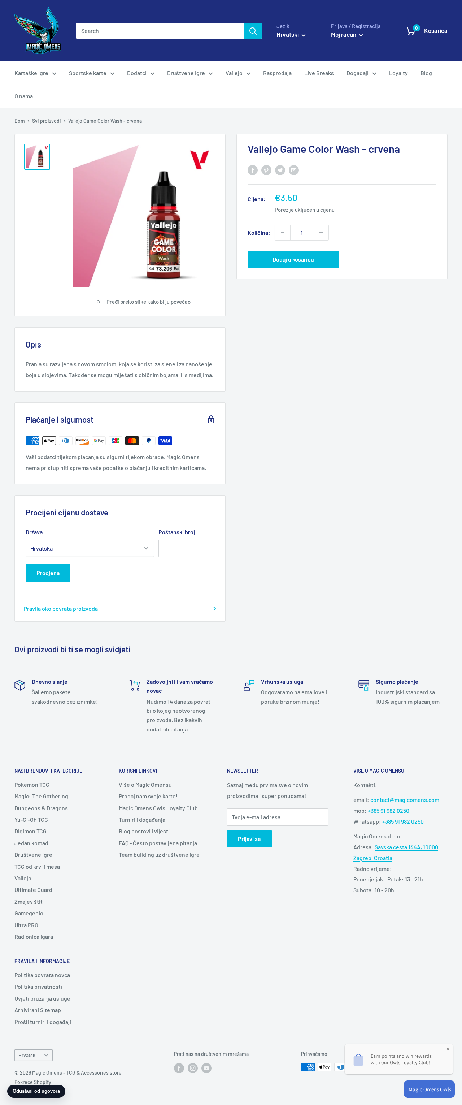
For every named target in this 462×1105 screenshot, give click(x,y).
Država (34, 531)
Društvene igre (186, 72)
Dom (19, 121)
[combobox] (160, 31)
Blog (426, 72)
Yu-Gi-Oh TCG (31, 819)
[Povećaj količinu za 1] (320, 232)
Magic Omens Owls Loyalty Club (158, 807)
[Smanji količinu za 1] (282, 232)
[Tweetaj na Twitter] (280, 169)
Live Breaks (319, 72)
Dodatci (137, 72)
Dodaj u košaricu (293, 258)
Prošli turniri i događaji (42, 1021)
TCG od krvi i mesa (37, 866)
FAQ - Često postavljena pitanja (158, 842)
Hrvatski (27, 1055)
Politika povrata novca (42, 974)
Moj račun (344, 34)
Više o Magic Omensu (145, 784)
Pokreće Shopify (32, 1082)
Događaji (357, 72)
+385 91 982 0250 (388, 810)
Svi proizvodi (46, 121)
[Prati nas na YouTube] (206, 1068)
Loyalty (398, 72)
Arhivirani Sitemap (37, 1009)
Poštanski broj (176, 531)
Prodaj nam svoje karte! (148, 796)
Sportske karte (87, 72)
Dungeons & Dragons (41, 807)
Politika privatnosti (38, 986)
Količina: (259, 232)
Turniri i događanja (142, 819)
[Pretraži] (253, 31)
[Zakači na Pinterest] (266, 169)
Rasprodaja (277, 72)
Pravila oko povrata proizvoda (61, 608)
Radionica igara (33, 936)
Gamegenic (28, 913)
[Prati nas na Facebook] (179, 1068)
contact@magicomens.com (404, 799)
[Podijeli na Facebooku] (253, 169)
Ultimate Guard (33, 889)
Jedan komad (31, 842)
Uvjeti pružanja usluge (42, 998)
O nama (23, 95)
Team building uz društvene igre (159, 854)
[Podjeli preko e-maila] (294, 169)
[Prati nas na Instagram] (193, 1068)
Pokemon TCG (31, 784)
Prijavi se (249, 838)
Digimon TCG (30, 831)
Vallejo (234, 72)
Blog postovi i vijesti (144, 831)
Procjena (48, 572)
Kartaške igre (31, 72)
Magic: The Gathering (41, 796)
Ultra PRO (26, 924)
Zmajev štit (28, 901)
